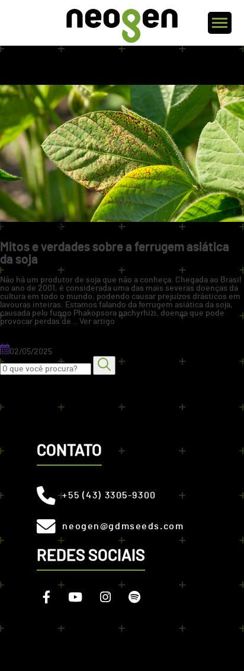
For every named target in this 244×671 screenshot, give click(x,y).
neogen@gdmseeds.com (123, 526)
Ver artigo (97, 321)
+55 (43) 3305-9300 (109, 495)
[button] (104, 365)
